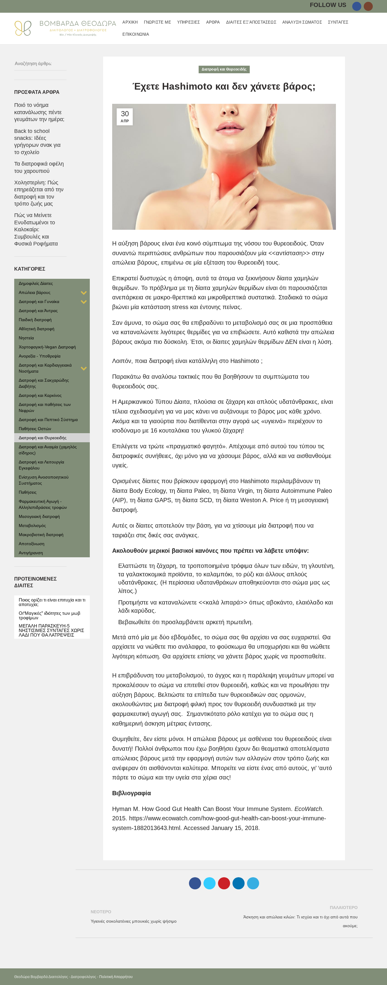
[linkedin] (239, 883)
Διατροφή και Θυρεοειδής (224, 69)
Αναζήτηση (58, 64)
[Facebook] (356, 6)
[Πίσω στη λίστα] (224, 916)
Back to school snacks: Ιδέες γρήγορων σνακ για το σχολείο (37, 141)
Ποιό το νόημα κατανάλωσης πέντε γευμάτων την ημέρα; (39, 112)
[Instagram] (368, 6)
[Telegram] (253, 883)
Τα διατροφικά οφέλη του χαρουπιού (39, 167)
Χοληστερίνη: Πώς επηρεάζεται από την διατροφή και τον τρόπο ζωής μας (38, 193)
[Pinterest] (224, 883)
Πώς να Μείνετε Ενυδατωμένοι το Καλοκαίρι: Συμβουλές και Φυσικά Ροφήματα (36, 229)
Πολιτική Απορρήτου (116, 977)
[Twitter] (209, 883)
